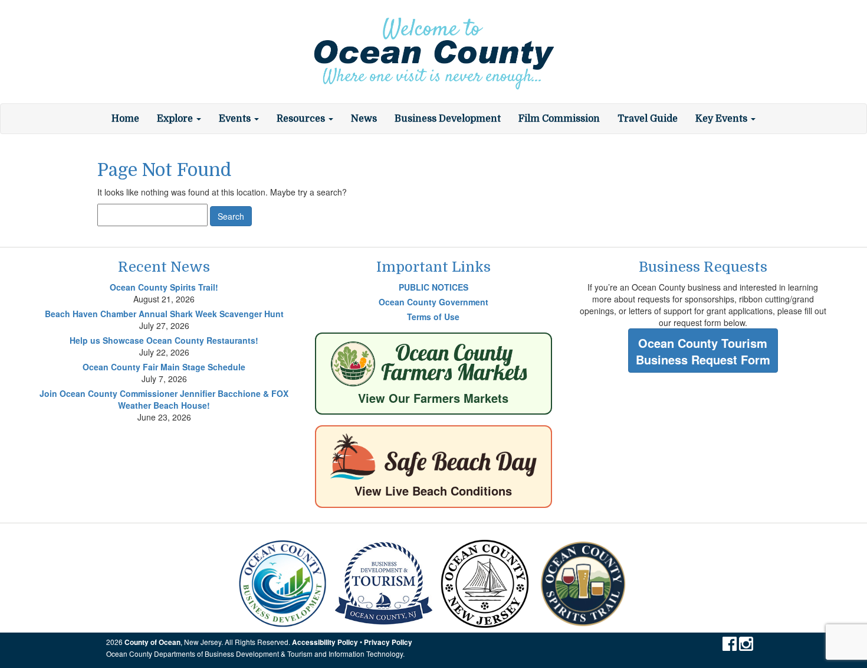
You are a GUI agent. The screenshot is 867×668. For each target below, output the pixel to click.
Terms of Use (433, 316)
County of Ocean (152, 642)
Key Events (722, 118)
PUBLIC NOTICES (433, 287)
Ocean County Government (433, 302)
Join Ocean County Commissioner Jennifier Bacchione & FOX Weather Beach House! (164, 399)
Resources (302, 118)
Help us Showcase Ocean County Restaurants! (164, 340)
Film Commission (559, 118)
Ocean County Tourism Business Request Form (703, 351)
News (364, 118)
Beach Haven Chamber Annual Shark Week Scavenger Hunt (164, 314)
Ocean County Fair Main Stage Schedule (164, 367)
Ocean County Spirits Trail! (164, 287)
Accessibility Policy (325, 642)
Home (125, 118)
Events (236, 118)
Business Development (448, 118)
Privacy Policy (388, 642)
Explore (176, 118)
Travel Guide (648, 118)
